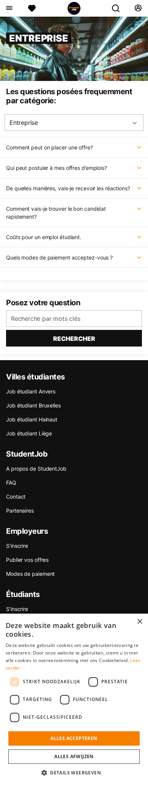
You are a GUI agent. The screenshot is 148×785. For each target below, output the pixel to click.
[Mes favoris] (32, 8)
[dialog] (74, 699)
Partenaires (20, 510)
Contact (15, 496)
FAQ (11, 482)
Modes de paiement (30, 573)
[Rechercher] (119, 8)
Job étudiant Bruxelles (33, 405)
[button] (74, 772)
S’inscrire (17, 546)
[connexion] (138, 8)
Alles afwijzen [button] (74, 756)
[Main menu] (9, 8)
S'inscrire (17, 609)
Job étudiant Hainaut (31, 419)
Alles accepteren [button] (73, 738)
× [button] (139, 622)
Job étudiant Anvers (30, 391)
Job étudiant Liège (29, 433)
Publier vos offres (27, 559)
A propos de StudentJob (36, 468)
